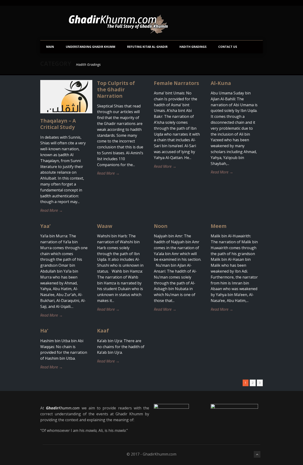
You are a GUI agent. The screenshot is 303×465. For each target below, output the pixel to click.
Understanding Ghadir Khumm (90, 47)
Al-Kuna (221, 83)
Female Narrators (176, 83)
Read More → (51, 210)
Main (50, 47)
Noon (161, 226)
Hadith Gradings (192, 47)
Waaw (104, 226)
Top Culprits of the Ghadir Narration (116, 89)
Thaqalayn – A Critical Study (58, 123)
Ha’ (44, 330)
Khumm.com (63, 408)
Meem (219, 226)
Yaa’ (45, 226)
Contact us (227, 47)
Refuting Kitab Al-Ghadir (147, 47)
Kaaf (103, 330)
